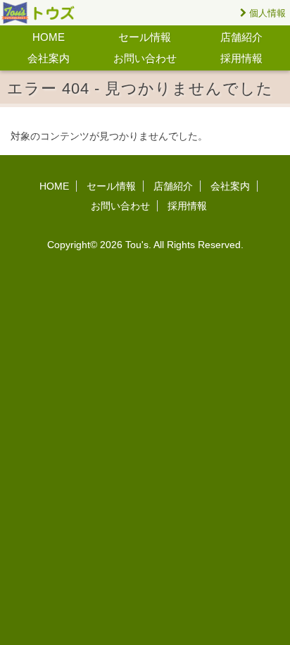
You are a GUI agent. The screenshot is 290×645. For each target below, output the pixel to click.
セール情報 (144, 37)
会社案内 (48, 58)
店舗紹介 (241, 37)
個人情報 (266, 13)
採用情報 (241, 58)
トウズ (45, 12)
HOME (48, 37)
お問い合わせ (145, 58)
